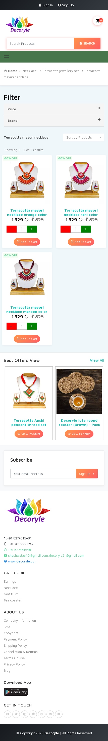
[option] (29, 403)
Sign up (85, 474)
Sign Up (67, 5)
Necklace (30, 71)
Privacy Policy (14, 664)
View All (97, 360)
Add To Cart (28, 242)
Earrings (10, 581)
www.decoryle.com (22, 561)
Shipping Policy (15, 645)
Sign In (47, 5)
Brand (13, 121)
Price (12, 109)
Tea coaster (13, 600)
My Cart (101, 20)
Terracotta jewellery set (61, 71)
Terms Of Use (14, 658)
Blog (7, 670)
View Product (30, 434)
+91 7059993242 (20, 544)
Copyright (11, 633)
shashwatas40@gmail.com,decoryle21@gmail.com (45, 555)
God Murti (11, 594)
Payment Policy (15, 639)
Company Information (20, 620)
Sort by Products (79, 137)
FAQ (7, 627)
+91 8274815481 (19, 538)
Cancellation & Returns (21, 652)
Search (88, 43)
